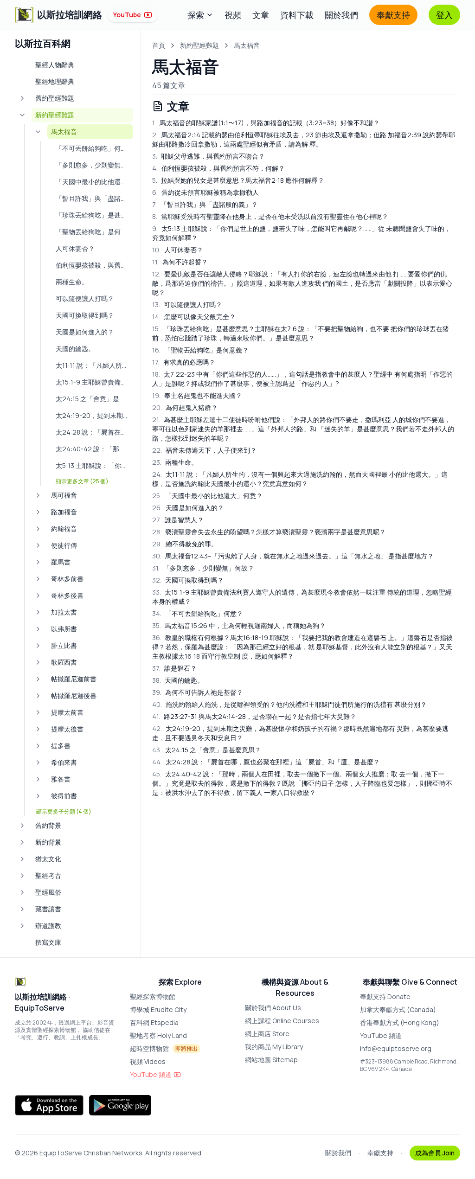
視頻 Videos (148, 1061)
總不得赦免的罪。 (185, 543)
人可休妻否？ (177, 249)
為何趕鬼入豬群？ (185, 407)
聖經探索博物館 (152, 996)
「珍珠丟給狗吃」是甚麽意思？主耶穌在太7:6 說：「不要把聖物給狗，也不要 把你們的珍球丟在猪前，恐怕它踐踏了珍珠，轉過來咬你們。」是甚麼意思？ (300, 333)
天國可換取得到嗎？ (188, 580)
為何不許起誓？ (180, 261)
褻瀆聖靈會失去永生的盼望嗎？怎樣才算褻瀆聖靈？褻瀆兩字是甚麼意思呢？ (269, 531)
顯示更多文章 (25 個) (82, 481)
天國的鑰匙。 (178, 680)
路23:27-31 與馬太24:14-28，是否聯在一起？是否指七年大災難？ (254, 716)
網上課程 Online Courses (282, 1020)
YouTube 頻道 (151, 1074)
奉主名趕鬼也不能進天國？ (197, 395)
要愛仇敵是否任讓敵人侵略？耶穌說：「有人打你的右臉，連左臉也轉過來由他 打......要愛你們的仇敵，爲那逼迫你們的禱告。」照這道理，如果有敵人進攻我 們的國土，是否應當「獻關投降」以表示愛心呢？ (302, 283)
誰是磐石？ (174, 668)
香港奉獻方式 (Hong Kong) (399, 1022)
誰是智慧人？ (178, 519)
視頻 (233, 14)
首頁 (158, 45)
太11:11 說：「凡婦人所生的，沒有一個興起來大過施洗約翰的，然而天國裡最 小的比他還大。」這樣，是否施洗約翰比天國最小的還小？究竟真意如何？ (300, 479)
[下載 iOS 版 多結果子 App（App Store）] (49, 1105)
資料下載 (297, 14)
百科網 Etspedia (154, 1022)
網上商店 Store (267, 1033)
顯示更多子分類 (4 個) (63, 811)
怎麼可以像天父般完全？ (194, 316)
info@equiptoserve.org (395, 1048)
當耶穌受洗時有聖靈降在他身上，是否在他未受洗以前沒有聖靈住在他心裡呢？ (270, 216)
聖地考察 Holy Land (158, 1035)
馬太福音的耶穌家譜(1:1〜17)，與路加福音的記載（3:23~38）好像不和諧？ (265, 122)
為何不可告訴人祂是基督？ (197, 692)
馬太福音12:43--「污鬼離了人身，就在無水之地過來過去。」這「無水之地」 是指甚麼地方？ (293, 555)
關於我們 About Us (273, 1007)
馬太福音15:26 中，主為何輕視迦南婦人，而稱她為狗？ (239, 625)
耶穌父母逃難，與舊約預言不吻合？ (208, 156)
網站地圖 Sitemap (271, 1059)
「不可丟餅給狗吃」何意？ (197, 613)
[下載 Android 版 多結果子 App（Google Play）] (120, 1105)
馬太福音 (247, 45)
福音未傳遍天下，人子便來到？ (204, 450)
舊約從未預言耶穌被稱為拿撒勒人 (205, 192)
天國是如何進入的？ (188, 507)
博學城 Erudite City (158, 1009)
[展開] (22, 98)
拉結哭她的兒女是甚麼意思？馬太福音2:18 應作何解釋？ (238, 180)
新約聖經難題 (199, 45)
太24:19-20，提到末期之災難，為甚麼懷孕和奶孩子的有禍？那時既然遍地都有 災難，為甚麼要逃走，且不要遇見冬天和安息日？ (300, 733)
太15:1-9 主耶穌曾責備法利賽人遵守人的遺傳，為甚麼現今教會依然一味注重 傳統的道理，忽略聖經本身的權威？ (302, 597)
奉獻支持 (393, 14)
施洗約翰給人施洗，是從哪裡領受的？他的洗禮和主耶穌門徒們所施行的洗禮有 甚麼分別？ (289, 704)
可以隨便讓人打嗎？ (187, 304)
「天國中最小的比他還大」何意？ (207, 495)
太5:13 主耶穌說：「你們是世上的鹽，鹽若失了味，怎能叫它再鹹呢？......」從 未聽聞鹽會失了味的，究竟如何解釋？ (301, 233)
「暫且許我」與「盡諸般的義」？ (205, 204)
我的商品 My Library (274, 1046)
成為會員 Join (435, 1152)
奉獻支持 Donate (385, 996)
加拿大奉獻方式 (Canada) (398, 1009)
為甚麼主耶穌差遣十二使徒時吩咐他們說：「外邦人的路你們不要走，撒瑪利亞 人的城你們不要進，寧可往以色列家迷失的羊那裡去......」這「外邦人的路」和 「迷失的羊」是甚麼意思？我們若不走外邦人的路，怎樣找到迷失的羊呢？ (303, 428)
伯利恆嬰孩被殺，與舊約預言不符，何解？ (218, 168)
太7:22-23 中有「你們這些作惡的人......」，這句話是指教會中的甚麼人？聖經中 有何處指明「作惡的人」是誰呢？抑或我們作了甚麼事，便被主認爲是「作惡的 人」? (302, 379)
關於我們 (341, 14)
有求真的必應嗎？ (183, 362)
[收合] (22, 115)
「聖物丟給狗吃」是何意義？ (200, 350)
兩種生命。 (175, 462)
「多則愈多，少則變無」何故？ (203, 568)
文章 (260, 14)
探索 (195, 14)
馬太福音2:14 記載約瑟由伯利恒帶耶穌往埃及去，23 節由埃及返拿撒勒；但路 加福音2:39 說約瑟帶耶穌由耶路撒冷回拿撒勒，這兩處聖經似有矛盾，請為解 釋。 (303, 139)
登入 (444, 14)
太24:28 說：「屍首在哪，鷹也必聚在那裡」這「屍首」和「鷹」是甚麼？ (266, 761)
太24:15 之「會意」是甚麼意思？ (206, 749)
